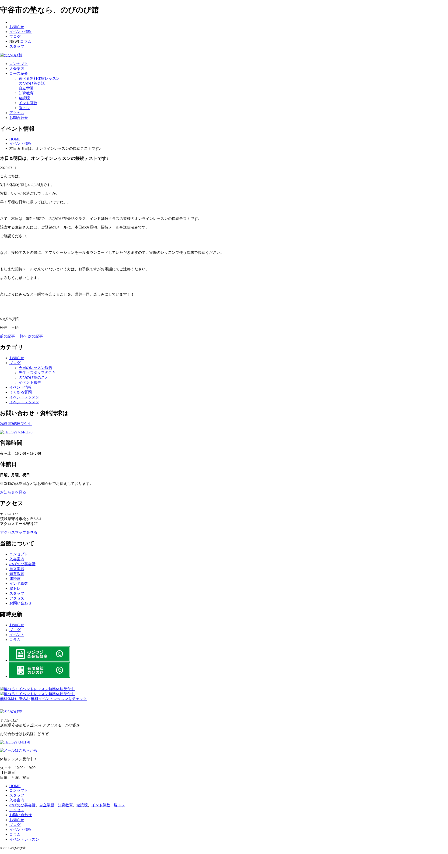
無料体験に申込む (15, 699)
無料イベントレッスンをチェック (59, 699)
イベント (16, 635)
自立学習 (26, 88)
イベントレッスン (24, 397)
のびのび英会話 (32, 83)
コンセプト (18, 64)
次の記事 (35, 336)
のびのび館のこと (34, 377)
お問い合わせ (20, 603)
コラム (25, 41)
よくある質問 (20, 392)
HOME (15, 786)
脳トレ (24, 108)
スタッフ (16, 46)
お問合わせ (18, 118)
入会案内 (16, 69)
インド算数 (28, 103)
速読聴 (24, 98)
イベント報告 (30, 382)
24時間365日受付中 (16, 424)
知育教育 (26, 93)
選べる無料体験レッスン (39, 78)
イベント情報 (20, 32)
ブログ (15, 37)
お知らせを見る (13, 492)
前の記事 (7, 336)
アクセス (16, 113)
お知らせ (16, 27)
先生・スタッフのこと (37, 373)
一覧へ (21, 336)
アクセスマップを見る (18, 532)
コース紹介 (18, 73)
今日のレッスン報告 (35, 368)
